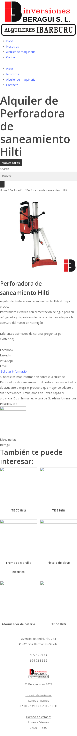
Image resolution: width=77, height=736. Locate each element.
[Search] (2, 184)
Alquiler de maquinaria (21, 52)
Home (3, 190)
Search (4, 169)
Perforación (17, 190)
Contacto (12, 57)
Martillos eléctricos (18, 501)
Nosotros (12, 46)
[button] (38, 350)
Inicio (9, 41)
